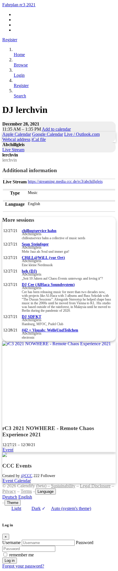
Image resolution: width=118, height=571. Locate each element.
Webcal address (16, 139)
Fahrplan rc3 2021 (19, 4)
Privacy (9, 491)
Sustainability (63, 485)
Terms (26, 491)
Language (46, 491)
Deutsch (9, 497)
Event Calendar (17, 480)
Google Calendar (47, 134)
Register (9, 39)
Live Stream (13, 149)
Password (84, 542)
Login (19, 75)
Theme (12, 503)
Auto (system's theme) (66, 508)
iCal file (39, 139)
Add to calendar (56, 129)
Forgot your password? (23, 566)
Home (19, 54)
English (25, 497)
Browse (21, 64)
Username (11, 542)
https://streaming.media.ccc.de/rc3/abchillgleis (65, 181)
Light (16, 508)
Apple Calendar (16, 134)
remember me (21, 554)
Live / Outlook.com (82, 134)
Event (8, 449)
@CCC (26, 475)
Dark (36, 508)
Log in (10, 560)
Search (20, 95)
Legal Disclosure (95, 485)
